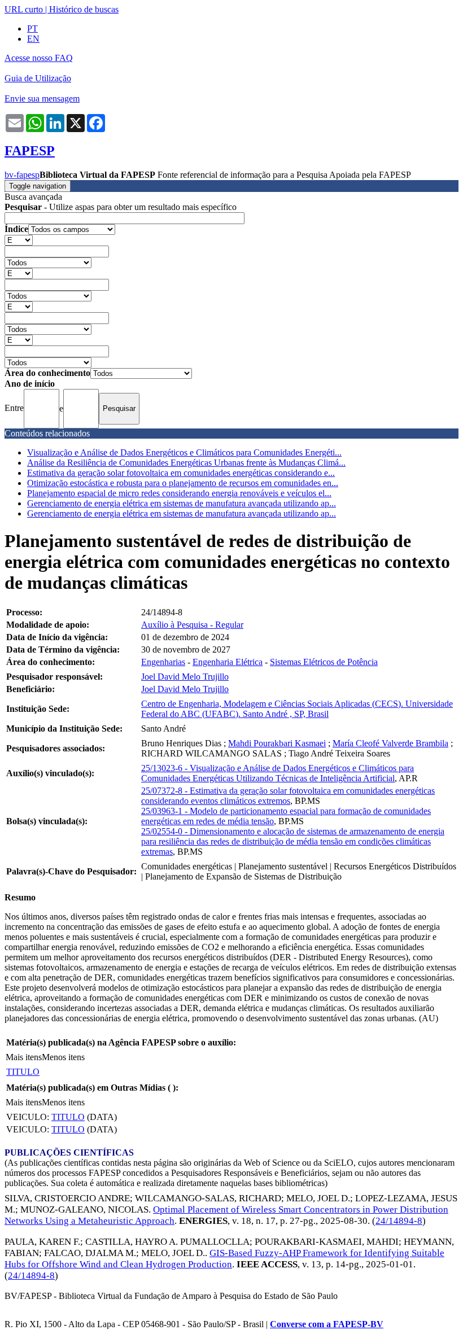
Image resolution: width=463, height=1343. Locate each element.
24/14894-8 (398, 1220)
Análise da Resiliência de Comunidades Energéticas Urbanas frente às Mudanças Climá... (186, 462)
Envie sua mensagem (42, 98)
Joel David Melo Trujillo (185, 676)
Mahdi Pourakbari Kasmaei (277, 743)
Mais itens (24, 1057)
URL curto (24, 9)
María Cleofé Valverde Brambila (390, 743)
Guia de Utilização (38, 78)
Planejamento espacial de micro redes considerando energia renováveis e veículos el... (179, 493)
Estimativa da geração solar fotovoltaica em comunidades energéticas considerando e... (181, 473)
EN (33, 38)
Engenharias (163, 662)
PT (32, 28)
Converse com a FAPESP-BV (326, 1324)
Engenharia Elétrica (228, 662)
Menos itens (63, 1057)
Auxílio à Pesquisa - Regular (192, 624)
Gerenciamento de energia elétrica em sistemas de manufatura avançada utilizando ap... (181, 503)
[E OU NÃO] (19, 239)
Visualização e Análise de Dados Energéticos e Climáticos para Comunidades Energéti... (184, 452)
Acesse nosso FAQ (39, 58)
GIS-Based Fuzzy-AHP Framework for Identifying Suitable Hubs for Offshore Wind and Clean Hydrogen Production (224, 1259)
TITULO (23, 1072)
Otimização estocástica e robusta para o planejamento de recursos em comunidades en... (182, 483)
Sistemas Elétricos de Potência (324, 662)
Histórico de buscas (84, 9)
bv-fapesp (22, 175)
